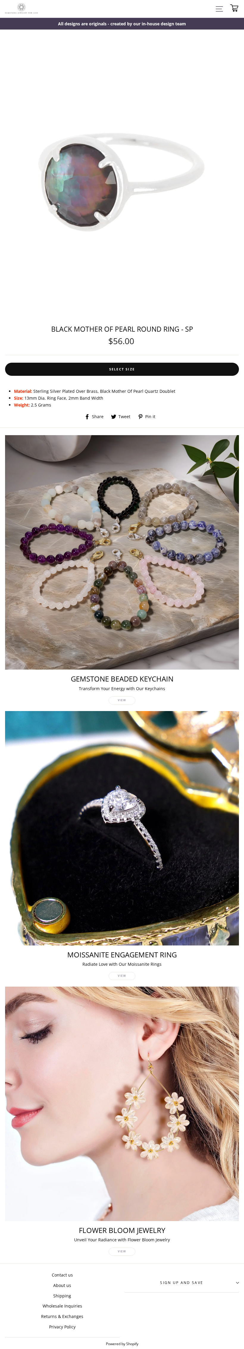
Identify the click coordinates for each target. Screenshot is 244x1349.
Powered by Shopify (122, 1343)
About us (62, 1285)
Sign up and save (181, 1282)
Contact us (62, 1275)
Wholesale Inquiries (62, 1306)
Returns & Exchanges (62, 1316)
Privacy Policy (62, 1327)
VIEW (122, 700)
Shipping (62, 1296)
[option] (122, 23)
